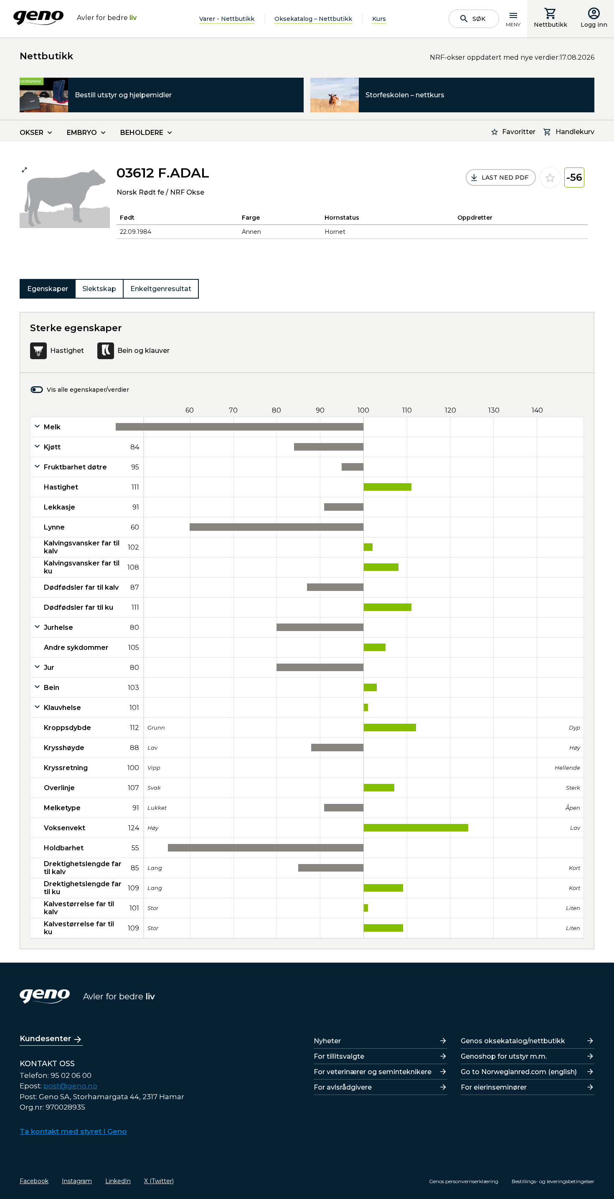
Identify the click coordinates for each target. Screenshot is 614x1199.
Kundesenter (45, 1038)
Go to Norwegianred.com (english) (519, 1072)
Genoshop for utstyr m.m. (504, 1056)
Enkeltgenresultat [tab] (160, 289)
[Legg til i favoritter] (550, 177)
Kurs (379, 19)
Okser (31, 133)
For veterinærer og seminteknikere (372, 1072)
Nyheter (327, 1041)
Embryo (82, 133)
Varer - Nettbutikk (226, 19)
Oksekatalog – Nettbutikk (313, 19)
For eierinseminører (494, 1087)
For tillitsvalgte (339, 1056)
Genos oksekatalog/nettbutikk (513, 1041)
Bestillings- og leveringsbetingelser (553, 1181)
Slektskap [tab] (99, 289)
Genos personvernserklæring (463, 1181)
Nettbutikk (550, 24)
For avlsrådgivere (343, 1087)
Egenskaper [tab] (47, 289)
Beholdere (141, 133)
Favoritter (518, 132)
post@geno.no (70, 1086)
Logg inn (594, 24)
